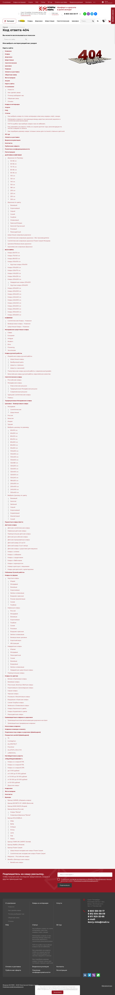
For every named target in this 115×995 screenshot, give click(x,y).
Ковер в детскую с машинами (18, 566)
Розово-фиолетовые (17, 599)
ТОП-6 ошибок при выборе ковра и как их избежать (26, 124)
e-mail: (91, 919)
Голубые (13, 605)
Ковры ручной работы (13, 353)
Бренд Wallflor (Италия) (16, 844)
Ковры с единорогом (15, 563)
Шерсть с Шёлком (16, 365)
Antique (13, 827)
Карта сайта (9, 83)
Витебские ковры (16, 862)
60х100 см (13, 430)
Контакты (88, 2)
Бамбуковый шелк (17, 362)
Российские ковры (14, 380)
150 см (12, 184)
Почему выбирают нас (16, 95)
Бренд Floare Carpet (15, 847)
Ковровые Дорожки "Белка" (20, 815)
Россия (10, 415)
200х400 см (14, 486)
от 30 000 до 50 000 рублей (17, 779)
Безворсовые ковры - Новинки (19, 324)
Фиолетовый (15, 516)
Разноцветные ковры (15, 714)
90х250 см (14, 448)
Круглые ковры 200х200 (19, 285)
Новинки (21, 21)
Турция (10, 424)
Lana (12, 833)
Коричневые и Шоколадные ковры (20, 688)
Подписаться (65, 885)
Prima (12, 830)
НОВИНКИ (8, 318)
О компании (7, 2)
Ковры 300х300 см (14, 309)
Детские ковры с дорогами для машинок (22, 548)
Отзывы (10, 101)
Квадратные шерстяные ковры (21, 670)
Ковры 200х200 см (14, 279)
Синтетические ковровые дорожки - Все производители (28, 238)
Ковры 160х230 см (14, 276)
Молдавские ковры (15, 383)
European (11, 335)
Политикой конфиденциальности (86, 881)
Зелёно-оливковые (17, 593)
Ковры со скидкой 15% (16, 765)
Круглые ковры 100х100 (18, 264)
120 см (12, 178)
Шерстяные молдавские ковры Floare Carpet (26, 850)
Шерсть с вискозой (17, 368)
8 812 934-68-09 (96, 913)
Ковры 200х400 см (14, 294)
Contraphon (12, 741)
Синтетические (63, 21)
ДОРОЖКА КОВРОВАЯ (13, 155)
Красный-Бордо (16, 223)
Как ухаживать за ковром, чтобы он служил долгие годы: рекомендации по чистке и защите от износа (35, 127)
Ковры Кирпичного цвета (17, 708)
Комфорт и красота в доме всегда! (66, 8)
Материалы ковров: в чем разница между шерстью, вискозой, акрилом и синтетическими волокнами (34, 120)
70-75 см (13, 167)
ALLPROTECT (12, 744)
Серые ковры (13, 691)
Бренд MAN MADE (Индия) (17, 806)
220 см (12, 193)
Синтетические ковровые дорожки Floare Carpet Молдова (29, 241)
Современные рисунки (18, 392)
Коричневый (15, 208)
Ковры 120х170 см (14, 270)
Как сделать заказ (14, 92)
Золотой (13, 501)
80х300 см (14, 445)
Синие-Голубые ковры (16, 702)
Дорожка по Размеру (15, 158)
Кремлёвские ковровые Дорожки (20, 247)
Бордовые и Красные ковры (18, 699)
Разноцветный (15, 232)
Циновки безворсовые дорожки (19, 244)
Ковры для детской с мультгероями (20, 569)
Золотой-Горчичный (17, 226)
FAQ (36, 2)
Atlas (12, 821)
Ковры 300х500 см (14, 315)
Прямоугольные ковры (16, 673)
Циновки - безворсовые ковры (16, 403)
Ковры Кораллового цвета (17, 711)
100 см (12, 176)
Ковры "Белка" (15, 812)
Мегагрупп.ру (107, 986)
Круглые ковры (13, 578)
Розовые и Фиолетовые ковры (19, 696)
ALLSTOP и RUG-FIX (15, 750)
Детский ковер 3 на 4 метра (18, 546)
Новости (11, 89)
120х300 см (14, 469)
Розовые (13, 628)
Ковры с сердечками (15, 557)
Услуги (30, 2)
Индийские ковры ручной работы (20, 356)
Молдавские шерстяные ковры (17, 329)
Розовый (13, 229)
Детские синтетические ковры (19, 528)
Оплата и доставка (61, 2)
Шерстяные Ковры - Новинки (18, 326)
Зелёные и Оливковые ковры (18, 705)
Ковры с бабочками (15, 560)
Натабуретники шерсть (14, 756)
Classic (10, 332)
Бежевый (13, 205)
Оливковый (14, 220)
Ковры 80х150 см (14, 258)
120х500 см (14, 474)
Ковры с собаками (14, 554)
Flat (11, 836)
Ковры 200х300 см (14, 291)
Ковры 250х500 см (14, 306)
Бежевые (13, 587)
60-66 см (13, 164)
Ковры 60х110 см (13, 252)
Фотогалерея (10, 78)
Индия (10, 421)
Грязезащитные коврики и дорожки (19, 717)
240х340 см (14, 489)
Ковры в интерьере (19, 2)
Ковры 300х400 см (14, 312)
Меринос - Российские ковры (18, 856)
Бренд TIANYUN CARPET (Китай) (19, 842)
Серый (12, 211)
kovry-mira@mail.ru (98, 922)
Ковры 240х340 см (14, 303)
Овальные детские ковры (17, 531)
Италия (12, 649)
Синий (12, 214)
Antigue (10, 338)
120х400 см (14, 472)
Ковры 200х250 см (14, 288)
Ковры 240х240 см (14, 297)
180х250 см (14, 480)
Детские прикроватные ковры (19, 540)
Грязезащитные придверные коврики (21, 723)
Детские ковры (11, 525)
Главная (5, 27)
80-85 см (13, 170)
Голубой (13, 217)
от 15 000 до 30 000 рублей (17, 776)
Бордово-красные (17, 596)
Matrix (12, 839)
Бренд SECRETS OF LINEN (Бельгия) (20, 803)
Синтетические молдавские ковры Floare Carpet (27, 853)
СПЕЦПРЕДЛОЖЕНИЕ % (13, 759)
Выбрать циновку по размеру (18, 427)
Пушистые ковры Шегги (14, 522)
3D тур (50, 2)
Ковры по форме (11, 575)
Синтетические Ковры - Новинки (20, 321)
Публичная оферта (12, 146)
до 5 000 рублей (13, 770)
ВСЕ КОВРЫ (9, 250)
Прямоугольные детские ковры (19, 534)
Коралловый (14, 513)
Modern (10, 341)
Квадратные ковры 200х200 (20, 282)
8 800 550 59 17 (71, 14)
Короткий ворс (15, 640)
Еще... (94, 2)
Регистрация (10, 152)
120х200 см (14, 466)
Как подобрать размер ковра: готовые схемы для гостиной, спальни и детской (36, 131)
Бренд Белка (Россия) (16, 809)
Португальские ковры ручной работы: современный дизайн (29, 371)
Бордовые (14, 664)
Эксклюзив (12, 350)
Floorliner (11, 747)
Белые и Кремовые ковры (17, 679)
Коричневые (15, 590)
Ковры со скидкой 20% (16, 768)
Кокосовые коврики (12, 726)
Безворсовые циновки (18, 637)
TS (8, 738)
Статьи (43, 2)
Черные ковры (13, 694)
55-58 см (13, 161)
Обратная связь (11, 75)
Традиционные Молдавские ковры (18, 400)
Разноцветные (15, 655)
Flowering (11, 347)
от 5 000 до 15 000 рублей (17, 773)
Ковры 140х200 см (14, 273)
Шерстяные (49, 21)
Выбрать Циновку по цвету (17, 495)
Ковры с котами (13, 551)
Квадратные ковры (15, 646)
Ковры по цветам (11, 676)
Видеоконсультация (76, 2)
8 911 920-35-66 (96, 916)
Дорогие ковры (13, 785)
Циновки (75, 21)
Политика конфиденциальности (17, 149)
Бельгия (10, 418)
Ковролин (8, 788)
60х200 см (14, 433)
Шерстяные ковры (17, 359)
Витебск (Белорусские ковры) (18, 859)
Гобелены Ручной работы (14, 572)
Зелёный (13, 504)
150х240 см (14, 477)
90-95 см (13, 173)
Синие (12, 602)
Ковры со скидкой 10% (16, 762)
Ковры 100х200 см (14, 267)
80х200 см (14, 442)
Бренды (8, 797)
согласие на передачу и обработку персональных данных (91, 879)
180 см (12, 187)
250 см (12, 196)
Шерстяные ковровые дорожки (19, 235)
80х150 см (13, 439)
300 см (12, 199)
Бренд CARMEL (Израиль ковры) (19, 800)
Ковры (30, 21)
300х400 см (14, 492)
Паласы (10, 398)
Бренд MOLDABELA (15, 818)
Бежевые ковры (13, 682)
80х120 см (13, 436)
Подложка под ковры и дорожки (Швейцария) (23, 732)
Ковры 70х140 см (14, 255)
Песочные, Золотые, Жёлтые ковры (20, 685)
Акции (7, 81)
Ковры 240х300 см (14, 300)
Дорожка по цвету (14, 202)
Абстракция (14, 643)
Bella (12, 824)
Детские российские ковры (18, 537)
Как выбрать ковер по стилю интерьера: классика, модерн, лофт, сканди (34, 116)
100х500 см (14, 460)
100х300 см (14, 454)
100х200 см (14, 451)
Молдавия (11, 406)
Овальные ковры (14, 608)
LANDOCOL (12, 753)
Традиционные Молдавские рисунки (23, 389)
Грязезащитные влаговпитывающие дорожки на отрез (27, 720)
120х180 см (14, 463)
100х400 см (14, 457)
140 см (12, 181)
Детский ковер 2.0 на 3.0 (16, 543)
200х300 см (14, 483)
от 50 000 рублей (14, 782)
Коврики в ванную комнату (15, 729)
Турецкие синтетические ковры (19, 395)
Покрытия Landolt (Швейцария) (17, 735)
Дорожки (38, 21)
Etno (9, 344)
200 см (12, 190)
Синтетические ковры (13, 377)
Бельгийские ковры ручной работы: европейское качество (29, 374)
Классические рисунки (18, 386)
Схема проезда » (26, 15)
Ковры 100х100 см (14, 261)
